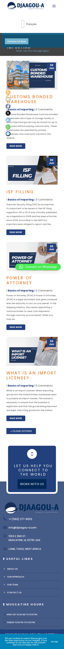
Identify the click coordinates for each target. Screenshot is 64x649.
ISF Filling (20, 192)
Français (25, 24)
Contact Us (14, 592)
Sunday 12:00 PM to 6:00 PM (21, 622)
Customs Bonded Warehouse (29, 99)
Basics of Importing (21, 109)
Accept (54, 641)
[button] (38, 267)
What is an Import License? (31, 375)
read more (16, 146)
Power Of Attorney (19, 280)
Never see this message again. (33, 50)
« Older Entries (21, 431)
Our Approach (15, 576)
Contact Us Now (17, 41)
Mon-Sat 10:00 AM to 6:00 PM (22, 614)
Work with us (32, 484)
